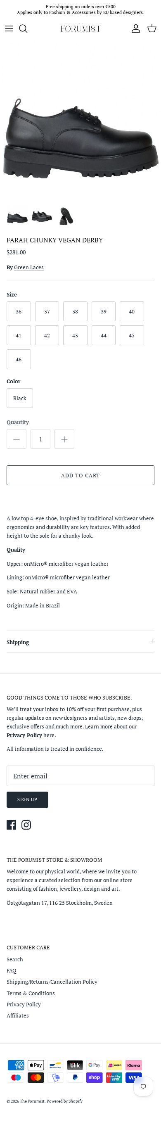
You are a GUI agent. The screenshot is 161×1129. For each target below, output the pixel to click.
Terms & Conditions (31, 993)
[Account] (134, 28)
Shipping (18, 642)
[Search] (27, 28)
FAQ (12, 970)
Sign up (27, 799)
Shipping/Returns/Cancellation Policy (52, 981)
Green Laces (29, 267)
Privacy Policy (24, 1004)
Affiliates (18, 1015)
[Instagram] (26, 825)
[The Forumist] (80, 28)
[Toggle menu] (9, 28)
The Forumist (32, 1101)
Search (15, 959)
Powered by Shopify (65, 1101)
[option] (80, 118)
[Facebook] (11, 825)
